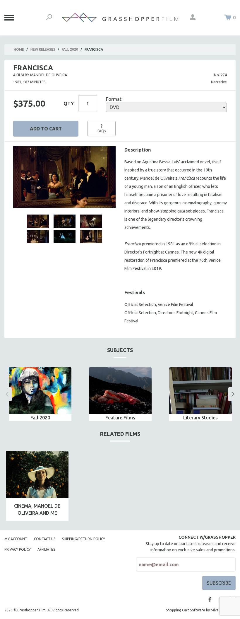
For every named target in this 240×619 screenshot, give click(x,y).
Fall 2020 (70, 49)
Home (19, 49)
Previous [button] (7, 394)
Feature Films (120, 417)
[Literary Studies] (200, 390)
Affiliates (46, 549)
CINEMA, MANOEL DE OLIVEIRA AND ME (37, 509)
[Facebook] (210, 599)
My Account (15, 539)
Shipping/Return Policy (83, 539)
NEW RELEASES (42, 49)
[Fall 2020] (40, 390)
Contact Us (44, 539)
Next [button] (233, 394)
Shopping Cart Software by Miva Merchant (201, 610)
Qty (69, 103)
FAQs (101, 128)
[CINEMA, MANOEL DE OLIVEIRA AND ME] (37, 474)
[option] (40, 394)
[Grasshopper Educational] (120, 17)
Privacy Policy (17, 549)
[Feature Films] (120, 390)
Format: (114, 99)
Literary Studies (200, 417)
